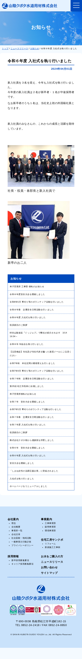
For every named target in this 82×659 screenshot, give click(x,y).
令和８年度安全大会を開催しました (27, 294)
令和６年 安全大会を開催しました (27, 448)
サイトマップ (49, 572)
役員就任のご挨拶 (18, 325)
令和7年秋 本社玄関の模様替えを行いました (32, 363)
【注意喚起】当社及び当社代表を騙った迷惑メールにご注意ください (41, 354)
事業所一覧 (17, 530)
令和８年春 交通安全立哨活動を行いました (32, 309)
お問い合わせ (49, 567)
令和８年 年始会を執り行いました (26, 344)
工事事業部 (50, 523)
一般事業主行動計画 (21, 542)
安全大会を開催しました (22, 463)
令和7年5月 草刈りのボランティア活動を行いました (35, 409)
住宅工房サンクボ (52, 539)
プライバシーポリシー (22, 545)
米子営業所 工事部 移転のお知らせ (27, 286)
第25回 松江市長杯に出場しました (27, 386)
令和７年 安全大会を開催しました (27, 402)
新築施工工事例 (52, 547)
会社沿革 (15, 534)
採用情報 (13, 556)
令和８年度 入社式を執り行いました (28, 317)
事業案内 (46, 519)
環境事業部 (50, 530)
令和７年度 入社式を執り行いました (28, 424)
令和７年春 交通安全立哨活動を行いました (32, 417)
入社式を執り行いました (22, 478)
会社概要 (15, 527)
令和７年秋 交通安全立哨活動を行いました (32, 378)
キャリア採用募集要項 (22, 564)
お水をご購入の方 (52, 556)
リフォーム (50, 543)
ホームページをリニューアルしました (28, 486)
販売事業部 (50, 527)
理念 (13, 523)
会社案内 (13, 519)
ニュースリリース (52, 561)
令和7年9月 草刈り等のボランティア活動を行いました (37, 371)
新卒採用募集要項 (20, 560)
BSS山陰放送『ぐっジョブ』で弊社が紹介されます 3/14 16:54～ (38, 335)
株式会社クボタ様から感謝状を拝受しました (32, 440)
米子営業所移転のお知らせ (23, 394)
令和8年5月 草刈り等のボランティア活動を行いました (37, 302)
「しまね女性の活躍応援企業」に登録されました (34, 471)
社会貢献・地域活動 (21, 538)
